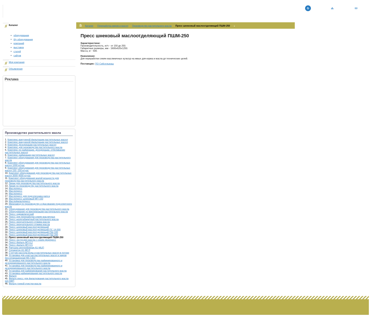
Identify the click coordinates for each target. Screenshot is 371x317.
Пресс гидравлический (21, 214)
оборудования (21, 35)
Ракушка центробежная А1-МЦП (26, 247)
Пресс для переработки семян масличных (32, 216)
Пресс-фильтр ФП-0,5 (21, 245)
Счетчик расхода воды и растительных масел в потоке (39, 252)
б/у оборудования (23, 39)
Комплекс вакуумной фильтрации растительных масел (38, 139)
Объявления (16, 69)
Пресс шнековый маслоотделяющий (29, 227)
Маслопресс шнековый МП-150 (26, 198)
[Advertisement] (26, 102)
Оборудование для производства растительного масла (39, 209)
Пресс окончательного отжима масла (29, 222)
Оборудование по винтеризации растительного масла (38, 211)
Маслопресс (15, 188)
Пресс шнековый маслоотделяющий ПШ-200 (33, 234)
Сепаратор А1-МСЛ (19, 250)
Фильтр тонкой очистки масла (25, 283)
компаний (19, 43)
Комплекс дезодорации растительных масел (32, 144)
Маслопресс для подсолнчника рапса (29, 196)
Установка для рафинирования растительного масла (38, 270)
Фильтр (13, 276)
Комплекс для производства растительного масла (35, 147)
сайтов (17, 55)
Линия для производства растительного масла (34, 183)
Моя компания (16, 62)
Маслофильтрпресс (19, 201)
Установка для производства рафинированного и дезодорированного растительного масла (33, 261)
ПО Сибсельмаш (104, 63)
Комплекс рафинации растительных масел (31, 155)
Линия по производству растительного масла (33, 186)
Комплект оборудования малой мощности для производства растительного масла (32, 179)
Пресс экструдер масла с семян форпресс (32, 240)
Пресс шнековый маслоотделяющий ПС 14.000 (35, 229)
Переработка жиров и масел (112, 25)
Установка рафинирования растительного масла (35, 273)
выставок (19, 47)
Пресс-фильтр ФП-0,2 (21, 242)
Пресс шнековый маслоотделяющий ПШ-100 (33, 232)
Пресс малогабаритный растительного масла (34, 219)
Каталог (89, 25)
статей (17, 51)
